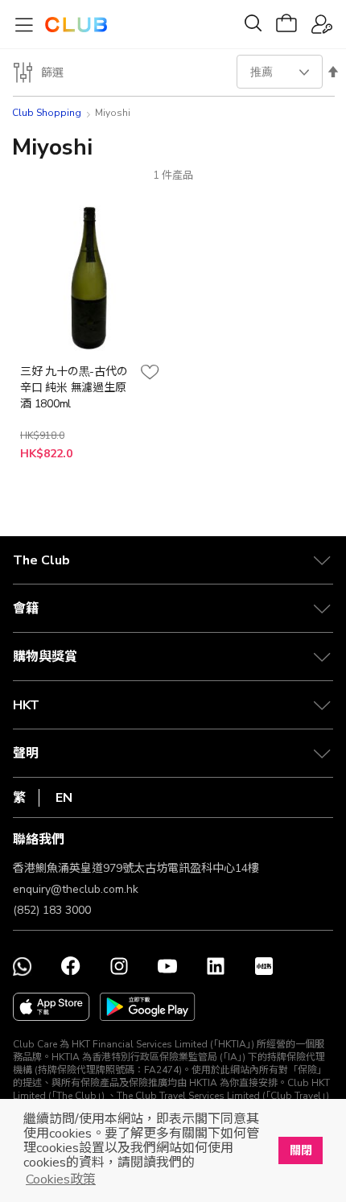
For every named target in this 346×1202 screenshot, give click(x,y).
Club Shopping (46, 112)
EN (64, 798)
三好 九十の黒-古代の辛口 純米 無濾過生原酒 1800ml (73, 387)
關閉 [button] (301, 1150)
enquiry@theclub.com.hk (75, 889)
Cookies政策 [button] (61, 1179)
